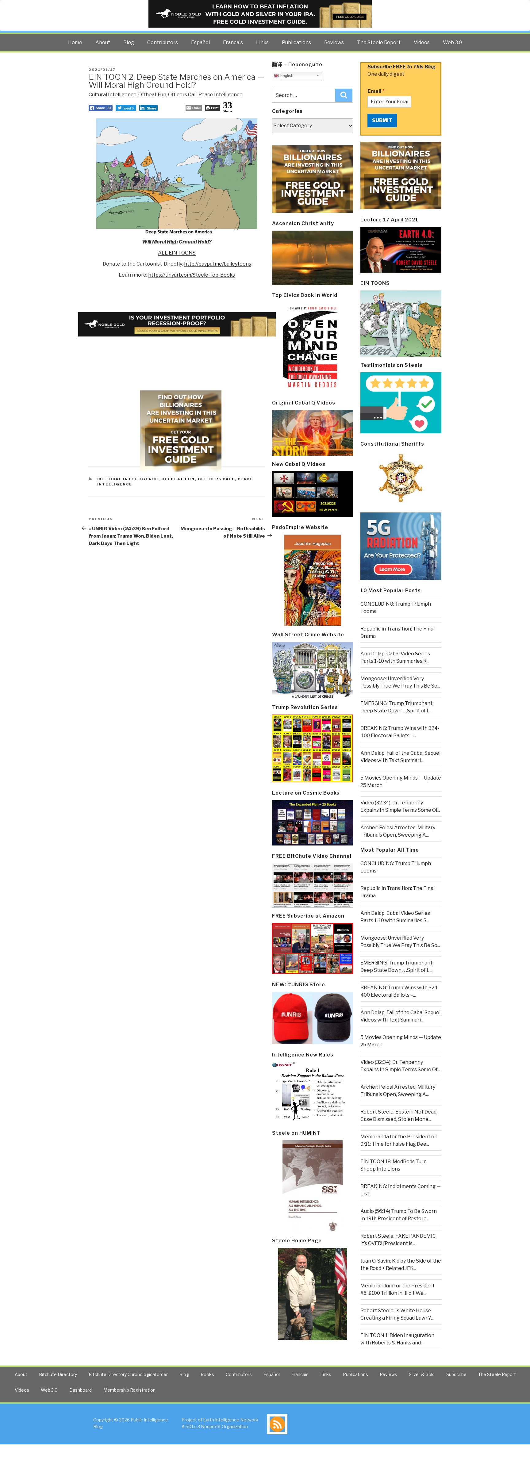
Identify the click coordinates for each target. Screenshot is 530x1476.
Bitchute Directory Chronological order (128, 1374)
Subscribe (456, 1374)
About (102, 42)
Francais (233, 42)
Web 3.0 (452, 42)
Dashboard (80, 1390)
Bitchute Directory (58, 1374)
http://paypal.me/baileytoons (217, 264)
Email (376, 91)
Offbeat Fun (152, 95)
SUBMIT (382, 120)
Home (75, 42)
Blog (128, 42)
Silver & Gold (422, 1374)
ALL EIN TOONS (177, 253)
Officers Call (182, 95)
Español (200, 42)
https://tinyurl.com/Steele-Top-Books (191, 275)
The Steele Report (379, 42)
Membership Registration (129, 1390)
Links (262, 42)
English (286, 75)
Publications (296, 42)
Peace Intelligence (220, 95)
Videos (422, 42)
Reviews (334, 42)
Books (207, 1374)
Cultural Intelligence (112, 95)
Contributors (162, 42)
